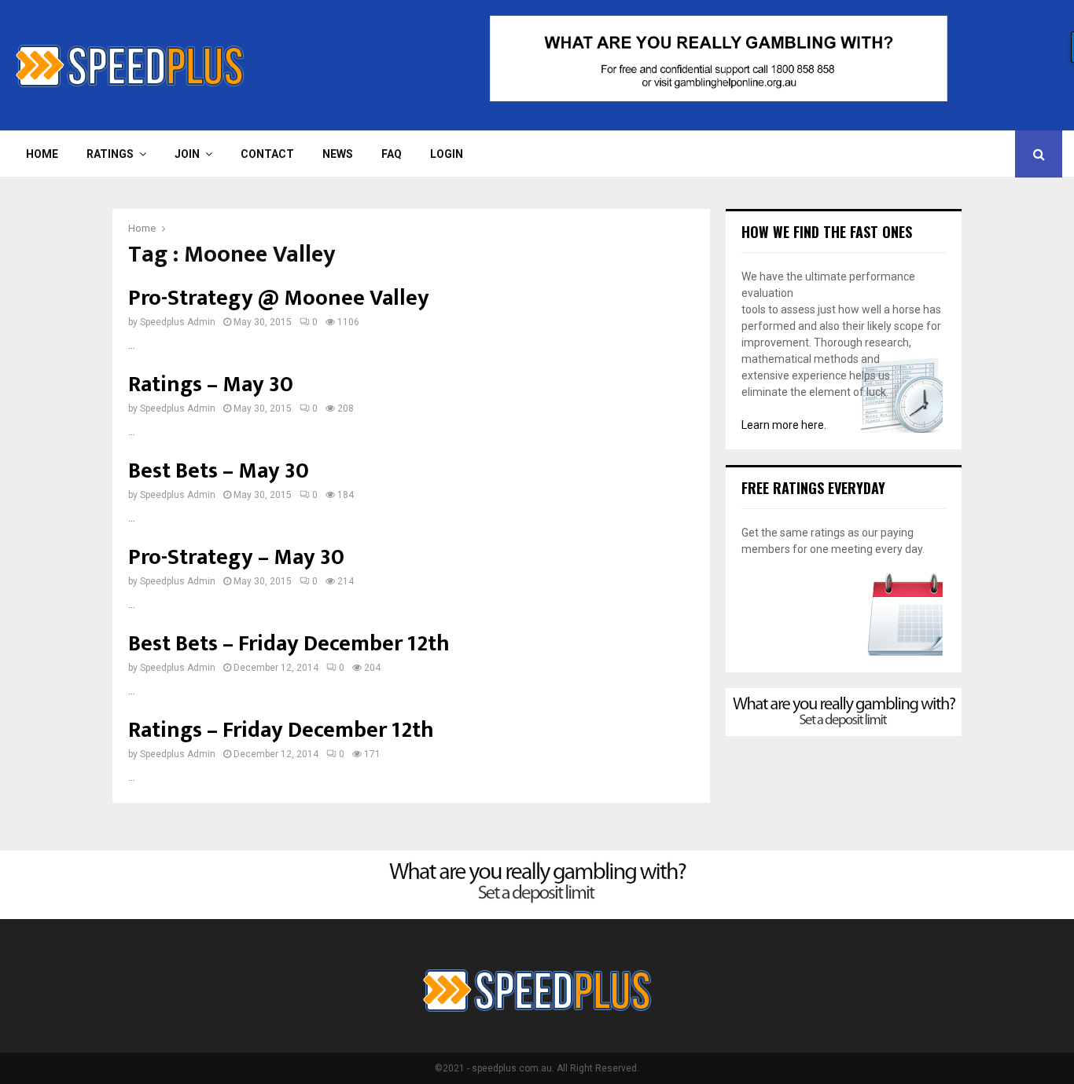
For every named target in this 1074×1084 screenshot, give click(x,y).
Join (187, 154)
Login (446, 154)
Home (42, 154)
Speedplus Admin (177, 322)
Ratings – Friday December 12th (281, 730)
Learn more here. (783, 425)
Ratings (110, 154)
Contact (267, 154)
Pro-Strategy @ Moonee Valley (278, 298)
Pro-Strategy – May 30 (236, 557)
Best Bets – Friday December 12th (289, 643)
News (337, 154)
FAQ (391, 154)
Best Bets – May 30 (218, 470)
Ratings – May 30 (210, 384)
